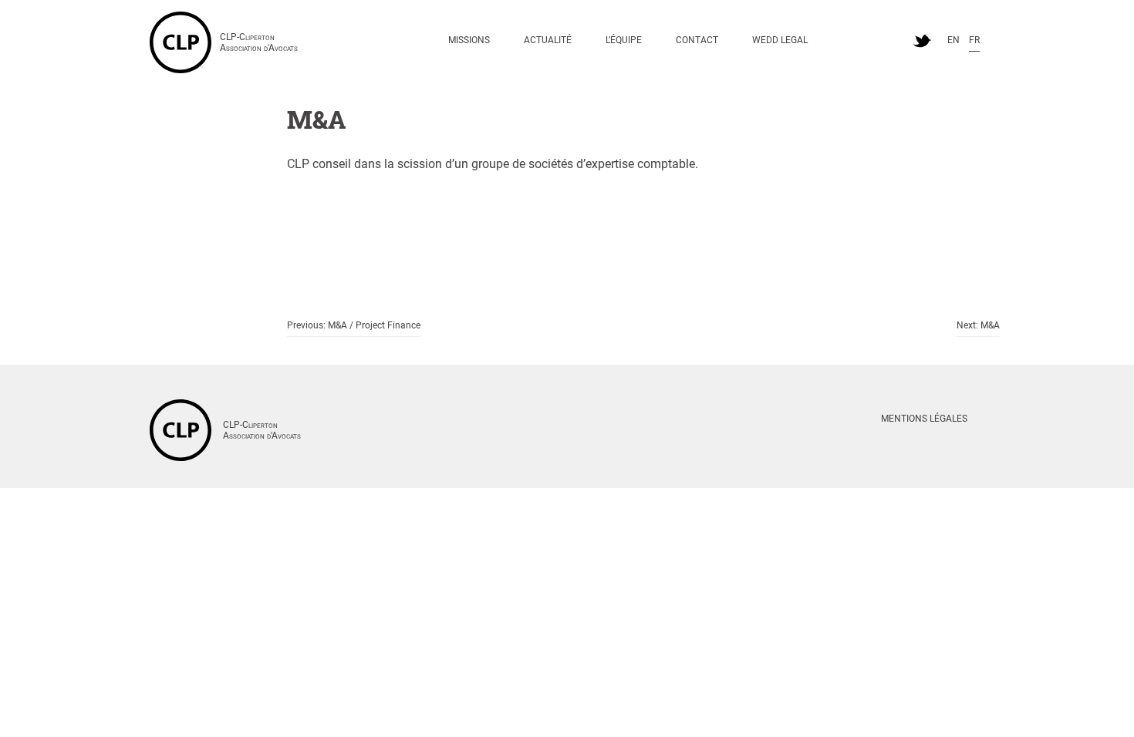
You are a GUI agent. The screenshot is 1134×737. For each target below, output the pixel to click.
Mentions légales (924, 418)
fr (974, 40)
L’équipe (624, 40)
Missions (469, 40)
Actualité (548, 40)
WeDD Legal (780, 40)
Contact (697, 40)
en (953, 40)
